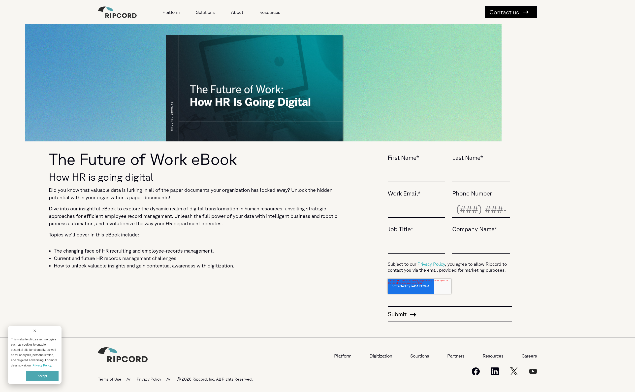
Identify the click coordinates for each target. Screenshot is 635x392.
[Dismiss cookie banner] (35, 331)
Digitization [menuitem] (381, 355)
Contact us (504, 12)
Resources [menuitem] (269, 12)
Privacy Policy (41, 365)
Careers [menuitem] (529, 355)
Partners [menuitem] (456, 355)
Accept (42, 376)
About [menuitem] (237, 12)
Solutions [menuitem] (205, 12)
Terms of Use (109, 379)
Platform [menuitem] (171, 12)
